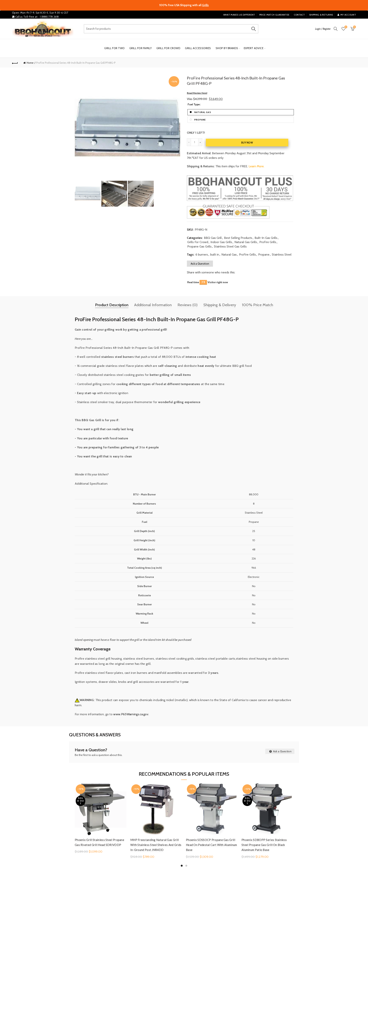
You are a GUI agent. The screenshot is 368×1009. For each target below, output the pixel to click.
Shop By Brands (227, 48)
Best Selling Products (238, 238)
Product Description (111, 305)
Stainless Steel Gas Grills (230, 246)
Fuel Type (194, 104)
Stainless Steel (282, 254)
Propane (263, 254)
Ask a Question (200, 263)
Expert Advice (254, 48)
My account (348, 14)
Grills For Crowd (197, 242)
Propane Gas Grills (199, 246)
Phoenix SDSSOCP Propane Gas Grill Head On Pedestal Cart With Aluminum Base (211, 845)
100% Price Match (257, 305)
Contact (299, 14)
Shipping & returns (321, 14)
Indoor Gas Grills (221, 242)
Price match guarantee (274, 14)
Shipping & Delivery (219, 305)
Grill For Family (140, 48)
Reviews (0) (187, 305)
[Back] (15, 63)
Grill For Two (114, 48)
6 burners (202, 254)
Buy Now (247, 142)
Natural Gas (229, 254)
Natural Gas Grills (245, 242)
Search (253, 29)
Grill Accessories (198, 48)
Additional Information (153, 305)
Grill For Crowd (168, 48)
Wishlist (345, 27)
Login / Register (323, 28)
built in (214, 254)
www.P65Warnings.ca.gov (130, 714)
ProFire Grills (267, 242)
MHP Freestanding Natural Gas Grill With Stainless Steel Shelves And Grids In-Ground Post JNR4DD (155, 845)
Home (30, 62)
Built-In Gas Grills (266, 238)
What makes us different (239, 14)
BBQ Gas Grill (213, 238)
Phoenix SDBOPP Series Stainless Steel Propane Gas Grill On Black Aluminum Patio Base (264, 845)
